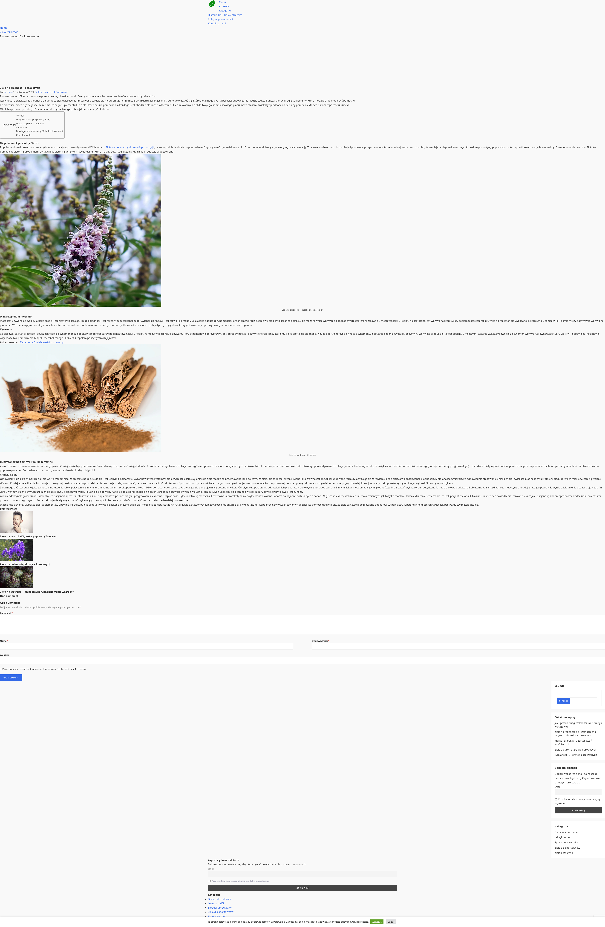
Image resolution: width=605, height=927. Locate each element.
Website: (4, 654)
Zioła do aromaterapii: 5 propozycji (575, 749)
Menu (222, 2)
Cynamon (21, 127)
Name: (4, 640)
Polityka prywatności (220, 19)
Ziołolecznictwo (44, 92)
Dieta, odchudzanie (566, 832)
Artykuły (224, 6)
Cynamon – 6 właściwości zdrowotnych (43, 342)
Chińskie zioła (23, 134)
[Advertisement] (302, 62)
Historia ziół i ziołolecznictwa (225, 15)
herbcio (8, 92)
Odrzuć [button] (391, 921)
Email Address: (320, 640)
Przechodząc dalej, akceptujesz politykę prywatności (240, 880)
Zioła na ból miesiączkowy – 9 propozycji (130, 147)
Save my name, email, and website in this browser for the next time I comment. (45, 669)
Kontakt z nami (217, 23)
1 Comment (61, 92)
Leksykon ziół (562, 837)
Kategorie (225, 10)
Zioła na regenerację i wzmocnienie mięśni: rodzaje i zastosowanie (575, 733)
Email (557, 786)
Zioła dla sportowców (567, 847)
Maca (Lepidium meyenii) (30, 123)
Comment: (6, 613)
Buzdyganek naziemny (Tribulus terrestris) (39, 131)
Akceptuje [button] (377, 921)
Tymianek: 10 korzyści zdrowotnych (576, 755)
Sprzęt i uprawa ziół (566, 842)
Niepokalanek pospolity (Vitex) (33, 119)
